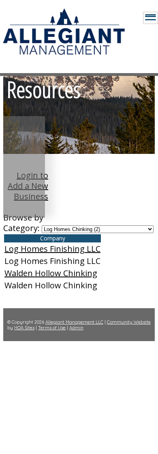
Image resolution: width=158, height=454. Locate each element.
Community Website (129, 322)
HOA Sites (24, 328)
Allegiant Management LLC (74, 322)
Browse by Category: (23, 222)
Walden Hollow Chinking (50, 273)
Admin (76, 328)
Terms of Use (52, 328)
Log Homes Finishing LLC (52, 248)
